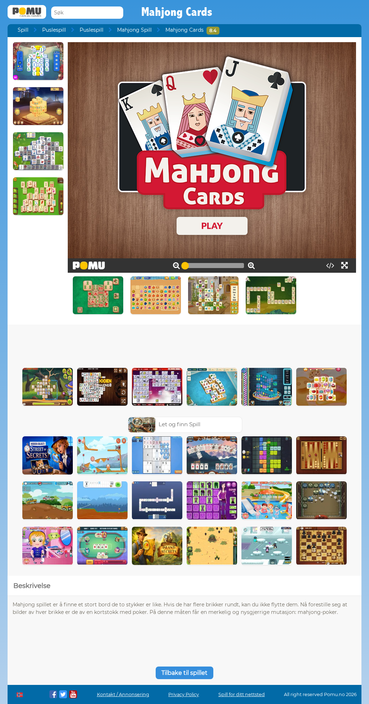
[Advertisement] (184, 344)
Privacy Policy (183, 694)
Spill (23, 30)
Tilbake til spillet (184, 672)
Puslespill (54, 30)
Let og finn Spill (179, 424)
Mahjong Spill (134, 30)
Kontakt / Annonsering (123, 694)
